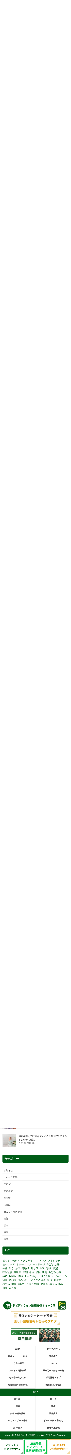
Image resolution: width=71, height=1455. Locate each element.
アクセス (53, 1363)
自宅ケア (23, 1284)
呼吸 (42, 1268)
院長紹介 (53, 1356)
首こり (12, 1287)
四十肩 (53, 1399)
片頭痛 (12, 1280)
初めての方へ (53, 1349)
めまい (15, 1260)
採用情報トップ (53, 1377)
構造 (4, 1276)
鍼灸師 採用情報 (53, 1384)
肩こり (17, 1399)
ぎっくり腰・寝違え (53, 1420)
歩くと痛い (47, 1276)
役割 (25, 1272)
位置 (4, 1268)
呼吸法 (17, 1272)
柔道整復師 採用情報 (18, 1384)
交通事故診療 (53, 1427)
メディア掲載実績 (17, 1370)
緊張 (49, 1280)
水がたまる (60, 1276)
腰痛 (6, 1225)
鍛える (53, 1284)
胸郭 (6, 1218)
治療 (4, 1280)
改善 (44, 1272)
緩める (6, 1284)
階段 (60, 1284)
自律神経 (34, 1284)
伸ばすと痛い (54, 1264)
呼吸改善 (7, 1272)
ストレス (42, 1260)
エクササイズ (27, 1260)
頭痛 (6, 1239)
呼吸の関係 (52, 1268)
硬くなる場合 (38, 1280)
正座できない (31, 1276)
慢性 (38, 1272)
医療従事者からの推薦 (53, 1370)
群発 (13, 1284)
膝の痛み (17, 1427)
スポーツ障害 (11, 1177)
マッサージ (39, 1264)
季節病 (7, 1197)
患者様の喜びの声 (17, 1377)
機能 (20, 1276)
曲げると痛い (56, 1272)
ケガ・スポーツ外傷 (17, 1420)
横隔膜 (7, 1204)
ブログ (7, 1184)
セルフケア (8, 1264)
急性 (31, 1272)
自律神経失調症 (17, 1413)
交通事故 (8, 1191)
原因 (17, 1268)
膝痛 (6, 1232)
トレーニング (23, 1264)
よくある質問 (17, 1363)
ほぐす (6, 1260)
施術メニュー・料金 (17, 1356)
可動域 (25, 1268)
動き (11, 1268)
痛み (20, 1280)
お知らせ (8, 1170)
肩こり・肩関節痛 (13, 1211)
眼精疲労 (53, 1413)
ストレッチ (54, 1260)
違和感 (44, 1284)
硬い (26, 1280)
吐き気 (34, 1268)
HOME (17, 1349)
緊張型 (57, 1280)
